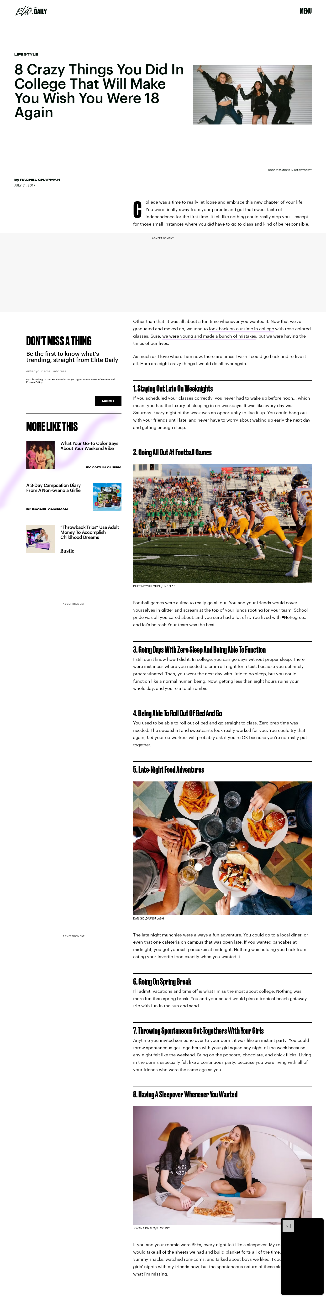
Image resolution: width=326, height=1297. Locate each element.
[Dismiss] (318, 1222)
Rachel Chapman (40, 179)
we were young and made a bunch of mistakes (209, 336)
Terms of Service (100, 379)
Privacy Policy (34, 382)
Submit (108, 401)
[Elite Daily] (31, 11)
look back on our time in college (241, 328)
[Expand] (286, 1222)
